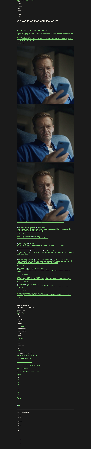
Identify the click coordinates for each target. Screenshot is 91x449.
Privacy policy (20, 445)
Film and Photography (22, 329)
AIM (19, 8)
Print (19, 343)
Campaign (20, 323)
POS (19, 340)
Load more (19, 398)
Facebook (20, 435)
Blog (19, 16)
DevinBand (27, 0)
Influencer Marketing (22, 331)
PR (19, 341)
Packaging (20, 338)
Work (19, 4)
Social (19, 347)
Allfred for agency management (40, 407)
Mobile (19, 333)
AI (18, 314)
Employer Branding (22, 328)
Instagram (20, 433)
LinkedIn (20, 441)
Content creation (21, 324)
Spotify (19, 439)
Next (18, 397)
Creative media (21, 326)
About (19, 3)
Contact (19, 10)
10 (18, 391)
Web (19, 350)
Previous (19, 374)
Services (20, 6)
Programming (21, 345)
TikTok (19, 443)
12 (18, 394)
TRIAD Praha (32, 0)
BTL (19, 321)
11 (18, 392)
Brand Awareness (21, 317)
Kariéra (19, 14)
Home (19, 1)
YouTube (20, 437)
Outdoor (20, 336)
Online (19, 335)
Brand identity (21, 319)
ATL (19, 316)
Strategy (20, 348)
